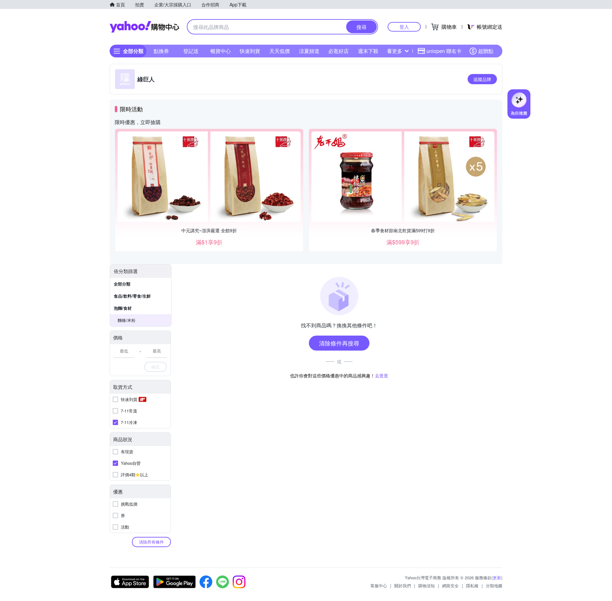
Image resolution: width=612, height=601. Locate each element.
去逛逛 (381, 375)
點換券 (161, 51)
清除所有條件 (151, 542)
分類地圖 (494, 585)
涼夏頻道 (309, 51)
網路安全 (450, 585)
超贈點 (485, 51)
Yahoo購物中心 (144, 26)
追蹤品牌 (482, 79)
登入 (404, 26)
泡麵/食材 (123, 308)
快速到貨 (250, 51)
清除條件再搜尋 (339, 343)
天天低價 (279, 51)
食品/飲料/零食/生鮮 (132, 296)
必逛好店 (338, 51)
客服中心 (378, 585)
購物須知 (426, 585)
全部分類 (122, 284)
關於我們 (402, 585)
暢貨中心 (220, 51)
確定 (155, 367)
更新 (497, 578)
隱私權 (472, 585)
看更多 (394, 51)
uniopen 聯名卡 (444, 51)
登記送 (191, 51)
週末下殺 (368, 51)
